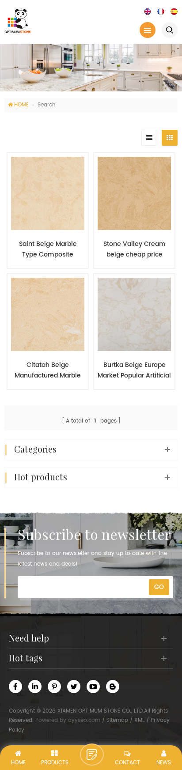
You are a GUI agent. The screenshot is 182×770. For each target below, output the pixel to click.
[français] (160, 11)
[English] (147, 11)
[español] (174, 11)
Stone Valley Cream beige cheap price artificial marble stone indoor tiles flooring (134, 249)
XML (139, 720)
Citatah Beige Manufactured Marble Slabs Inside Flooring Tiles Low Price (48, 370)
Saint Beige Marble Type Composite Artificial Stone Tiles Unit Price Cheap (48, 249)
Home (21, 105)
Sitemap (117, 720)
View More (43, 402)
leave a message (92, 755)
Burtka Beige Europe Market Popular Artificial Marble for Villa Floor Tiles (134, 370)
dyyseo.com (84, 720)
